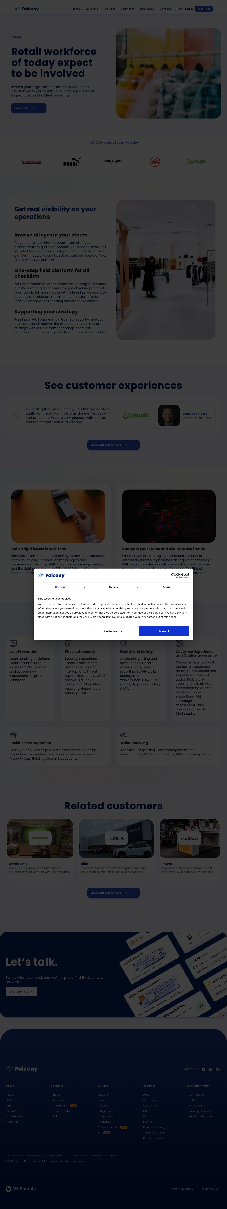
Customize (111, 631)
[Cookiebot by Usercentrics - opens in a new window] (173, 575)
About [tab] (167, 587)
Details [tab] (113, 587)
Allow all (164, 631)
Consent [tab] (60, 587)
